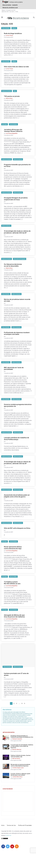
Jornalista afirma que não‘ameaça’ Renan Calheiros (13, 130)
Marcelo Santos (16, 758)
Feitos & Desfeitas (6, 28)
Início (2, 825)
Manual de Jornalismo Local (10, 7)
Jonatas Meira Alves (17, 776)
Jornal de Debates (13, 124)
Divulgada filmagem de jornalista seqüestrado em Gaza (16, 198)
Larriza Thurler (9, 35)
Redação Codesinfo (17, 738)
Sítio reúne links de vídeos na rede (16, 66)
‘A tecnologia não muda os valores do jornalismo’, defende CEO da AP (17, 232)
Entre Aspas (4, 124)
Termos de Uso (11, 825)
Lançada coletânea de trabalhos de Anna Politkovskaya (16, 438)
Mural (15, 90)
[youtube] (12, 846)
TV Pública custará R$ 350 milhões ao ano (12, 583)
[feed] (17, 846)
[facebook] (3, 846)
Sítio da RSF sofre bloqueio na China (17, 528)
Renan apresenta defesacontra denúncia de (13, 547)
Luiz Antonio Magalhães (11, 133)
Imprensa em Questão (6, 90)
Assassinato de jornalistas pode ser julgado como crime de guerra (17, 496)
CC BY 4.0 (8, 835)
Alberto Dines (9, 98)
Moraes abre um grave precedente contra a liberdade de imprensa (20, 765)
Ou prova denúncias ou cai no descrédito (13, 265)
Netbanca (14, 28)
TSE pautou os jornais (12, 96)
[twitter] (8, 846)
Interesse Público (13, 576)
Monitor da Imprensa (18, 159)
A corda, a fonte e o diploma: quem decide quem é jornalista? (20, 774)
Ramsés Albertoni (16, 749)
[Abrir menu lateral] (2, 17)
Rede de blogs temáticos (13, 33)
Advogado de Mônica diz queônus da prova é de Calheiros (14, 616)
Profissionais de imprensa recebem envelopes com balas (17, 333)
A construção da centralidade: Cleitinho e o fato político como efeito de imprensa (22, 746)
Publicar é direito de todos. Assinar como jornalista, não (21, 756)
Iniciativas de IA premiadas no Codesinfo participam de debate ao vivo (22, 736)
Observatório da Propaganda (19, 258)
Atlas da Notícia (7, 5)
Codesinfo (15, 5)
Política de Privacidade (25, 825)
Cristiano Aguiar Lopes (18, 767)
